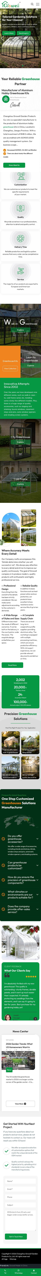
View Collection (10, 368)
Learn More (8, 34)
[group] (20, 1072)
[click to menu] (37, 4)
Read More (12, 665)
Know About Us (14, 165)
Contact (34, 1273)
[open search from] (32, 4)
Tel (5, 1273)
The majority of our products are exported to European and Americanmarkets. (20, 286)
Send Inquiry (24, 34)
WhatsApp (19, 1273)
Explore (20, 330)
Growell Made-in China (18, 1265)
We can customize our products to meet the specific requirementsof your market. (20, 192)
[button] (38, 38)
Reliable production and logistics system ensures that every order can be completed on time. (20, 254)
